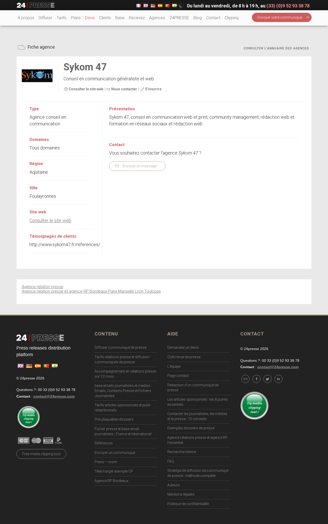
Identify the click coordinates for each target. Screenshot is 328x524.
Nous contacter (123, 89)
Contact (213, 17)
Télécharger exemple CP (114, 471)
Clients (105, 17)
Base (120, 17)
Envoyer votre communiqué (280, 17)
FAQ (170, 461)
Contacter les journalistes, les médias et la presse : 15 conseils (197, 416)
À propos (26, 17)
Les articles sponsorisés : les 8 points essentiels (197, 402)
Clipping (232, 17)
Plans (76, 17)
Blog (197, 17)
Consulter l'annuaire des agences (276, 48)
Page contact (178, 376)
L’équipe (173, 366)
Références (104, 443)
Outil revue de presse (183, 357)
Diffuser (45, 17)
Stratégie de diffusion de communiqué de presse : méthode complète (198, 473)
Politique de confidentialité (188, 504)
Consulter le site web (85, 89)
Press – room (106, 462)
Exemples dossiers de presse (190, 428)
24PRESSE (179, 17)
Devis (90, 17)
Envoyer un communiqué (115, 453)
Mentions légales (180, 494)
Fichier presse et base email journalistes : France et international (123, 431)
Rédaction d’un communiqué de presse (193, 387)
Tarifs (61, 17)
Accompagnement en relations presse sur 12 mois (125, 373)
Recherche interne (181, 452)
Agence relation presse (42, 286)
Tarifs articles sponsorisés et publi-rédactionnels (123, 407)
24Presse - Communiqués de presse (35, 5)
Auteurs (173, 485)
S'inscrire (152, 89)
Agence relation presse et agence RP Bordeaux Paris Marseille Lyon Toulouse (91, 291)
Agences (157, 17)
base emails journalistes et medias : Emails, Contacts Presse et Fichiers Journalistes (123, 391)
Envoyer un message (139, 166)
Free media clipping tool (41, 454)
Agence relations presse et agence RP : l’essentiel (198, 440)
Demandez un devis (183, 347)
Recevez (137, 17)
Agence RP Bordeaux (111, 481)
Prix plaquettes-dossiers (114, 419)
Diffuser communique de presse (120, 347)
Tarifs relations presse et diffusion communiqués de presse (122, 359)
